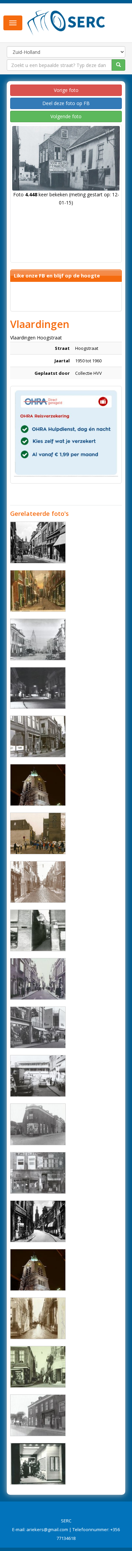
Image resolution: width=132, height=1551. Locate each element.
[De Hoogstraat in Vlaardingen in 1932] (38, 882)
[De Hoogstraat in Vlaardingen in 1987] (38, 833)
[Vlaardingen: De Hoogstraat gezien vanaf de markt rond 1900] (38, 1318)
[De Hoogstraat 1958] (38, 542)
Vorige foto (66, 90)
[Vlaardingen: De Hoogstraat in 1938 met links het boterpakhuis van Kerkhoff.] (38, 591)
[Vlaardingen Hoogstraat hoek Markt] (38, 1367)
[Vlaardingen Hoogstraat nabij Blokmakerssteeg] (38, 736)
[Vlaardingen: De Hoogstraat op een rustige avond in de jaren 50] (38, 688)
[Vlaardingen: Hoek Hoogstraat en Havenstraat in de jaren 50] (38, 1124)
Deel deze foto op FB (66, 103)
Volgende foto (66, 116)
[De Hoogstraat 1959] (38, 1221)
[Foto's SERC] (66, 22)
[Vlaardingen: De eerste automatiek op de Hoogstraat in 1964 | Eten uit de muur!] (38, 1464)
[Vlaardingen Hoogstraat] (38, 785)
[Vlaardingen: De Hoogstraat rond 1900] (38, 639)
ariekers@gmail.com (47, 1529)
